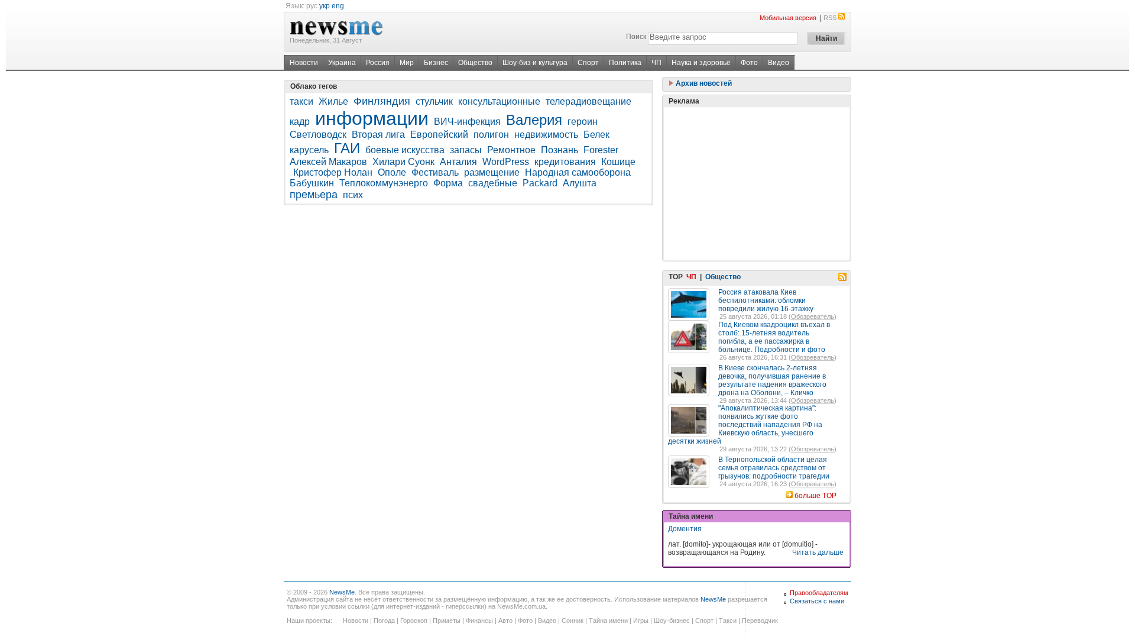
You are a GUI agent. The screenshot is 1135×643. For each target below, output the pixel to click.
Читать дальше (818, 552)
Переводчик (760, 620)
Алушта (579, 183)
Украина (342, 63)
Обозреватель (812, 316)
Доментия (685, 529)
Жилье (333, 101)
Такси (728, 620)
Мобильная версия (788, 17)
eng (338, 6)
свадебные (492, 183)
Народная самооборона (578, 172)
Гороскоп (413, 620)
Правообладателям (819, 592)
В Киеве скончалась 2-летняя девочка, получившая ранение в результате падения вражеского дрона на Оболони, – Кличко (772, 380)
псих (353, 195)
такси (301, 101)
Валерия (534, 120)
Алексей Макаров (328, 162)
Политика (625, 63)
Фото (749, 63)
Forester (600, 150)
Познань (559, 150)
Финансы (479, 620)
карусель (309, 150)
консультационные (499, 101)
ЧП (656, 63)
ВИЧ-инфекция (467, 122)
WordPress (505, 162)
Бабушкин (312, 183)
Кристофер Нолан (332, 172)
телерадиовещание (588, 101)
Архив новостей (703, 83)
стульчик (434, 101)
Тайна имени (608, 620)
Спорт (588, 63)
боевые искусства (405, 150)
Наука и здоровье (701, 63)
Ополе (392, 172)
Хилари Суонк (403, 162)
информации (372, 118)
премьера (314, 195)
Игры (640, 620)
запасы (466, 150)
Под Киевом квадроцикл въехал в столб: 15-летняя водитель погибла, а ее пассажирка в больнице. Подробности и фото (774, 337)
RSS (829, 17)
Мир (407, 63)
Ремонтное (511, 150)
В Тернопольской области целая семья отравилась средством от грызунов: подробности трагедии (773, 467)
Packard (540, 183)
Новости (304, 63)
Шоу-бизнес (672, 620)
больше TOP (815, 496)
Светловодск (318, 135)
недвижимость (546, 135)
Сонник (572, 620)
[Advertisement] (756, 183)
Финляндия (382, 101)
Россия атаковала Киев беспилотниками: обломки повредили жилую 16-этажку (765, 300)
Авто (505, 620)
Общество (475, 63)
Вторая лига (378, 135)
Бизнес (436, 63)
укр (324, 6)
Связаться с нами (817, 601)
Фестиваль (435, 172)
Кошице (618, 162)
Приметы (447, 620)
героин (583, 122)
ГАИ (347, 148)
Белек (596, 135)
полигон (491, 135)
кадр (300, 122)
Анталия (458, 162)
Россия (378, 63)
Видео (778, 63)
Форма (448, 183)
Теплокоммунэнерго (383, 183)
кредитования (565, 162)
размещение (492, 172)
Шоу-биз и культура (535, 63)
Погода (384, 620)
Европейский (439, 135)
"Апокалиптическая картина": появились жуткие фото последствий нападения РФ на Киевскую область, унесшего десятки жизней (745, 424)
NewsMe (342, 592)
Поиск (636, 37)
